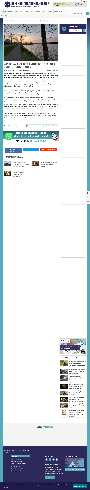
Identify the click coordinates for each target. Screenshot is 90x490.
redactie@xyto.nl (18, 413)
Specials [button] (38, 11)
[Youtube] (53, 404)
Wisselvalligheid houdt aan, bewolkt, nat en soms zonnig (49, 164)
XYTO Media (54, 70)
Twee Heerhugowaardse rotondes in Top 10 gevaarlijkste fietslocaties (77, 343)
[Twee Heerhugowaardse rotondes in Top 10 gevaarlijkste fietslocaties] (64, 343)
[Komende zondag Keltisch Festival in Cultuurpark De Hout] (64, 350)
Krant (62, 11)
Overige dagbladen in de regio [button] (75, 414)
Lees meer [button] (6, 487)
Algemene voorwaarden (60, 432)
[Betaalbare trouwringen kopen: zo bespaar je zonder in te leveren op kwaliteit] (64, 356)
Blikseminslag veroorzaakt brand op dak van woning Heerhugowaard (77, 315)
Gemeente (27, 11)
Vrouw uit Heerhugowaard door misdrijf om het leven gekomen (77, 337)
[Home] (2, 11)
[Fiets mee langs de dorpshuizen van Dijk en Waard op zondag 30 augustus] (64, 322)
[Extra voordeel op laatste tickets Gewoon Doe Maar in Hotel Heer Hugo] (64, 330)
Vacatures (57, 11)
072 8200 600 (17, 411)
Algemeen (10, 11)
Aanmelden (50, 421)
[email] (87, 201)
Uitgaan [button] (50, 11)
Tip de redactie (50, 149)
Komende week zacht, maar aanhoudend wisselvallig (19, 174)
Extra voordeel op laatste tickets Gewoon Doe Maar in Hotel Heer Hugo (77, 330)
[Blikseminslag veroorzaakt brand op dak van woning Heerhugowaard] (64, 315)
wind (7, 126)
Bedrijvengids (18, 11)
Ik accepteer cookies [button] (80, 486)
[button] (5, 381)
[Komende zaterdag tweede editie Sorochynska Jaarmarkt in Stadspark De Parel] (64, 307)
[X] (50, 404)
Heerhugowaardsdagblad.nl (31, 3)
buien (18, 126)
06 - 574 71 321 (37, 141)
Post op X (32, 149)
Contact (3, 15)
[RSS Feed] (57, 404)
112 (5, 11)
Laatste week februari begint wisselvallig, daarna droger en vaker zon (21, 164)
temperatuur (12, 126)
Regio (32, 11)
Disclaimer (70, 432)
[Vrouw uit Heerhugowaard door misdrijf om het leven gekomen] (64, 337)
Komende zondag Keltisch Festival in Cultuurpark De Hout (77, 350)
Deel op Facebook (13, 150)
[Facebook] (46, 404)
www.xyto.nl (17, 415)
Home (7, 20)
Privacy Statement (80, 432)
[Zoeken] (88, 13)
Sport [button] (43, 11)
